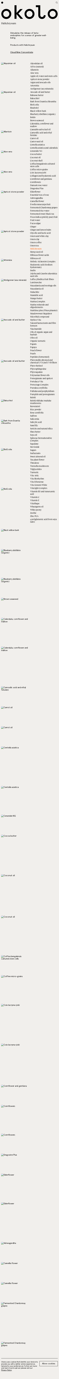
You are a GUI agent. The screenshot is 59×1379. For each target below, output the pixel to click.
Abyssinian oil (36, 63)
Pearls (33, 353)
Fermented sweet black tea (42, 213)
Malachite (34, 292)
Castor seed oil (36, 141)
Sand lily (34, 425)
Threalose (34, 463)
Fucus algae (35, 223)
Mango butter (36, 298)
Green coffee (36, 242)
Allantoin (34, 69)
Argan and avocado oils (40, 82)
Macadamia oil (36, 288)
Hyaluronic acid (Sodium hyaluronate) (41, 265)
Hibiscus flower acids (39, 255)
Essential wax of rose (39, 195)
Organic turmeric (38, 341)
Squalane (34, 443)
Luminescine (36, 282)
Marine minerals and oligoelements (39, 305)
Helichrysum (36, 248)
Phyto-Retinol (36, 365)
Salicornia (34, 419)
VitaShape (34, 503)
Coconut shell (36, 160)
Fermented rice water (39, 210)
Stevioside (34, 447)
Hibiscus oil (35, 258)
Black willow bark (38, 111)
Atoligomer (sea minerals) (41, 88)
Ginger (33, 226)
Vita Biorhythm (37, 478)
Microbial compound (39, 316)
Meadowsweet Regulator (41, 313)
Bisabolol (34, 107)
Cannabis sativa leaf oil (40, 129)
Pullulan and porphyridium (42, 391)
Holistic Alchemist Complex (43, 261)
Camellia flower (37, 201)
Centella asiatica (37, 144)
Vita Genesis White (38, 485)
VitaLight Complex (38, 488)
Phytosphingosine (38, 369)
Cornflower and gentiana (41, 179)
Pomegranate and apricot (41, 378)
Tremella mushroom (39, 466)
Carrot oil (34, 138)
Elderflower (35, 191)
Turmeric (34, 472)
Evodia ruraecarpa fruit (40, 204)
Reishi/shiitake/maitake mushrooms (40, 401)
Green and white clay (39, 236)
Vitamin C (34, 497)
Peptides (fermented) (39, 357)
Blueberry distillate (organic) (43, 114)
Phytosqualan (36, 372)
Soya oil (33, 435)
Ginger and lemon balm (40, 229)
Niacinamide (36, 329)
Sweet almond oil (38, 456)
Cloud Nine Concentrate (21, 52)
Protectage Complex (39, 384)
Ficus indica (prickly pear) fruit (44, 217)
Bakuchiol (34, 98)
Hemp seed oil (36, 252)
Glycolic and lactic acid (40, 233)
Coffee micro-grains (39, 169)
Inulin (32, 270)
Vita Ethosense (37, 481)
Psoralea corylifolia (38, 387)
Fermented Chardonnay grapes (43, 207)
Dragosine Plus (36, 188)
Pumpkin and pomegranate (42, 394)
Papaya (33, 347)
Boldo (33, 117)
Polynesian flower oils (39, 375)
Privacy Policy (6, 1370)
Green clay (34, 239)
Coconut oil (35, 157)
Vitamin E (34, 500)
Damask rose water (38, 185)
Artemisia (34, 85)
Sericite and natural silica (41, 428)
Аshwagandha (36, 198)
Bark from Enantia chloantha (43, 101)
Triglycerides (35, 469)
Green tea (34, 245)
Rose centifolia (36, 412)
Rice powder (35, 409)
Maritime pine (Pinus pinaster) (43, 310)
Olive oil (33, 337)
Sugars (33, 450)
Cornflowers (35, 182)
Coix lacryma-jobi (38, 172)
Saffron (33, 415)
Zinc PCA (34, 516)
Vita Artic (34, 475)
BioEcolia (34, 104)
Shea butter (35, 431)
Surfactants (35, 453)
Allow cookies (48, 1364)
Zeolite (33, 513)
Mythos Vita (35, 320)
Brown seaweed (37, 120)
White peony (35, 509)
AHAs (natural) (37, 66)
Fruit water (35, 220)
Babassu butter (36, 95)
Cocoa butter (36, 154)
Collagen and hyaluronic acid (43, 175)
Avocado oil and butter (40, 92)
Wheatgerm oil (36, 506)
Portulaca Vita (36, 381)
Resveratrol (35, 406)
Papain (33, 344)
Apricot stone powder (39, 79)
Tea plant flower (37, 459)
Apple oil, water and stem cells (43, 76)
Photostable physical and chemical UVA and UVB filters (43, 361)
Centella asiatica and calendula (43, 147)
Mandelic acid (36, 295)
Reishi (33, 397)
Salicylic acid (36, 422)
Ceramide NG (36, 151)
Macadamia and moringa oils (43, 285)
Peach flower (36, 350)
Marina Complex (37, 301)
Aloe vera (34, 73)
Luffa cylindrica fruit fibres (42, 279)
